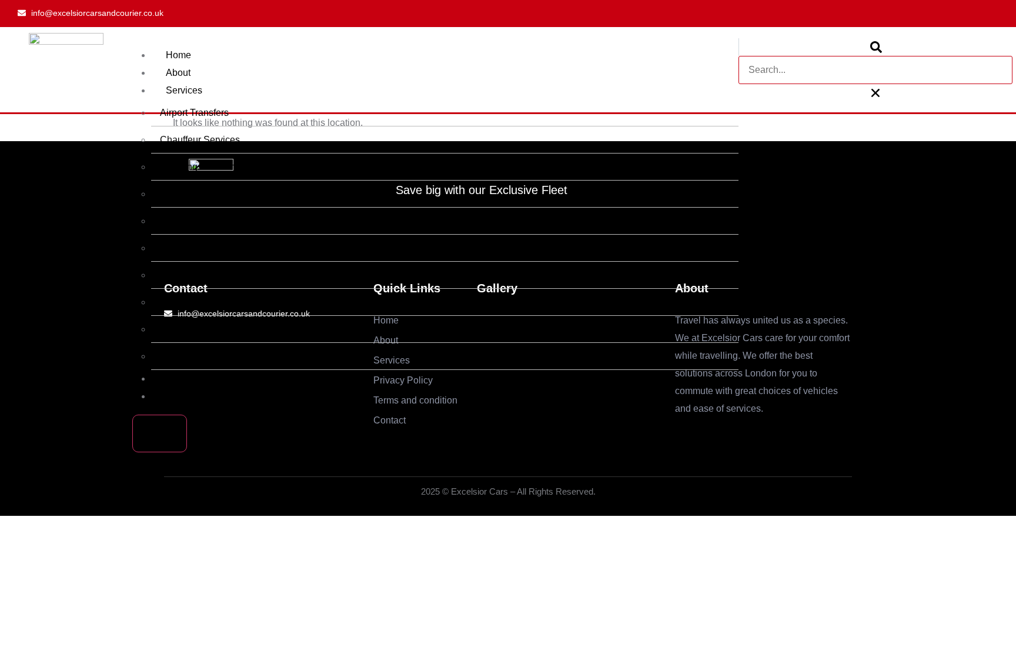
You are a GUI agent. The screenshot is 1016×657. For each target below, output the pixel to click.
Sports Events (189, 275)
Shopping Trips (191, 302)
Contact (182, 396)
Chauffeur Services (200, 140)
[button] (875, 47)
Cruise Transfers (194, 356)
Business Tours (192, 221)
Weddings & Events (201, 167)
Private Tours (187, 248)
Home (178, 55)
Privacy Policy (195, 378)
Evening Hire (187, 329)
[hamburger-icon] (714, 55)
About (178, 73)
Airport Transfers (194, 113)
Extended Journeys (200, 194)
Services (184, 90)
